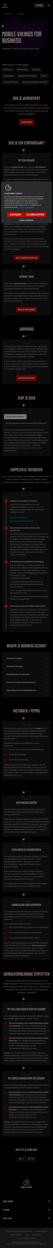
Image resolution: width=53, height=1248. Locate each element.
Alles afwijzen (15, 214)
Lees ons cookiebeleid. (26, 207)
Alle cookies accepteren (35, 214)
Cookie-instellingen (26, 220)
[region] (26, 202)
